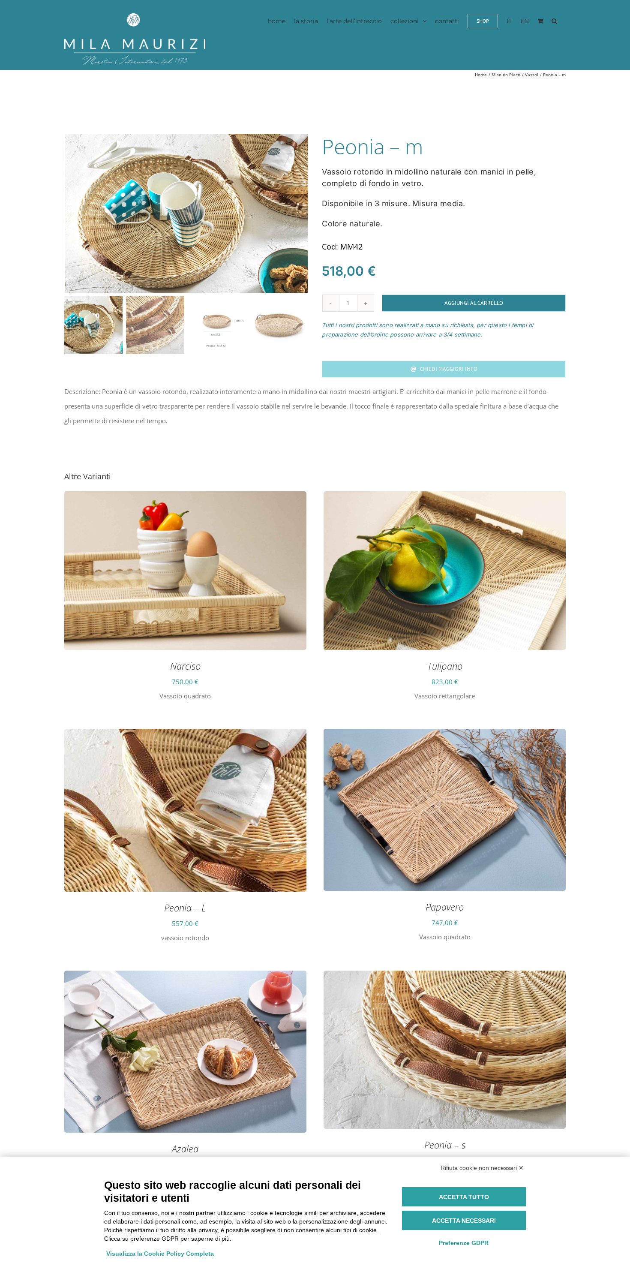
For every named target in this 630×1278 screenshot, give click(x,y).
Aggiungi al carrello (473, 303)
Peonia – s (444, 1144)
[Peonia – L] (185, 736)
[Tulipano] (445, 498)
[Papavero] (445, 736)
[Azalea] (185, 978)
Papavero (445, 906)
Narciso (185, 665)
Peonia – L (185, 907)
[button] (554, 20)
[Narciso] (185, 498)
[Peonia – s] (445, 978)
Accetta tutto (464, 1197)
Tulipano (444, 665)
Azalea (185, 1148)
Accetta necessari (464, 1220)
